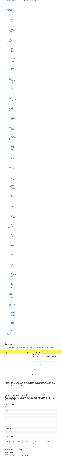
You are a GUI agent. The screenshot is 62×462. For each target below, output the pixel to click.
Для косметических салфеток (13, 188)
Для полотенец (12, 206)
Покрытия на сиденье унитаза (12, 173)
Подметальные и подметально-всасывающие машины (11, 110)
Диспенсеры (10, 186)
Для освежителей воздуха (12, 198)
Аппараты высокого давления (10, 45)
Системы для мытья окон (10, 319)
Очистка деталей (10, 163)
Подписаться (21, 449)
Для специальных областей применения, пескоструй (13, 246)
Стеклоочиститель (11, 37)
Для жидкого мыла (12, 201)
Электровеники (11, 34)
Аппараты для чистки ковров (10, 97)
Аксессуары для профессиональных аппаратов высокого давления (12, 299)
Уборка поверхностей (11, 328)
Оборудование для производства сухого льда (13, 160)
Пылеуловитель (13, 24)
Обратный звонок (51, 3)
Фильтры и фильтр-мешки (12, 267)
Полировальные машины (13, 85)
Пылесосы (10, 14)
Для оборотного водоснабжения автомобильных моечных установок (13, 142)
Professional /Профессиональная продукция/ (10, 43)
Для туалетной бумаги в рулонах (12, 209)
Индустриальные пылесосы (13, 77)
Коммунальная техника (11, 124)
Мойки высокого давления (10, 12)
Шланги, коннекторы (12, 250)
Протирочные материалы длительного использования (13, 316)
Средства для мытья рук (12, 177)
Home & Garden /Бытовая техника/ (9, 10)
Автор (7, 410)
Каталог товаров (8, 8)
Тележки (10, 321)
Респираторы (13, 221)
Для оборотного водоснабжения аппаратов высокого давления (13, 148)
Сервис (19, 0)
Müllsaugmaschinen (13, 125)
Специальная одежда (11, 220)
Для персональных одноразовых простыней (13, 218)
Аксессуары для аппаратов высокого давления (10, 232)
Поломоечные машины (11, 79)
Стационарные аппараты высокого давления (13, 64)
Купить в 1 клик (34, 369)
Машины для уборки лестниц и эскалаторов (12, 89)
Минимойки (48, 441)
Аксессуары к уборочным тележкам (12, 326)
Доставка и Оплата (14, 0)
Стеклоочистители (49, 445)
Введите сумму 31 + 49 (9, 428)
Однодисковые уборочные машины (13, 83)
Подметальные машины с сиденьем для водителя (13, 120)
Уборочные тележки (12, 323)
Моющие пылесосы (12, 17)
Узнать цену (34, 370)
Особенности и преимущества (38, 377)
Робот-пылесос (12, 29)
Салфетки (12, 181)
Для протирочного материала (13, 191)
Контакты (40, 0)
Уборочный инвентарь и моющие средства (9, 309)
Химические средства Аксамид (10, 339)
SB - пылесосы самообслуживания (13, 136)
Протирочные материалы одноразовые (13, 313)
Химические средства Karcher (10, 337)
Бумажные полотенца (12, 185)
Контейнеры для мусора (10, 332)
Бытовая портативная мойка (11, 40)
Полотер (10, 38)
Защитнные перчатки (12, 226)
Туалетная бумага (12, 183)
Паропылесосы (13, 95)
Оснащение (30, 377)
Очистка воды (10, 139)
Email (7, 413)
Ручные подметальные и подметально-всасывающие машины (13, 115)
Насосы (48, 444)
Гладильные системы (10, 36)
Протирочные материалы (11, 311)
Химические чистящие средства (9, 334)
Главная (6, 0)
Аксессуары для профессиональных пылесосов (12, 304)
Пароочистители (11, 30)
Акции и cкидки (36, 0)
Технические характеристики (14, 377)
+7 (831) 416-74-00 (52, 2)
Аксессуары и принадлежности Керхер (9, 228)
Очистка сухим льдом (11, 151)
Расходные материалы (10, 167)
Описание (7, 377)
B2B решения (31, 0)
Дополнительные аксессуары (11, 307)
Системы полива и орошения (51, 447)
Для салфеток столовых (12, 203)
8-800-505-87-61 (51, 1)
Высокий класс (37, 354)
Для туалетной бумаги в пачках (12, 213)
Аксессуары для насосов (10, 293)
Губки (11, 330)
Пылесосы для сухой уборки (12, 20)
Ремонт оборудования (24, 0)
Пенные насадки (12, 252)
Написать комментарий (9, 407)
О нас (9, 0)
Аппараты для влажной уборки (11, 32)
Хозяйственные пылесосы (13, 15)
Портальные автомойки (12, 130)
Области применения (24, 377)
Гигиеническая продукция (9, 165)
